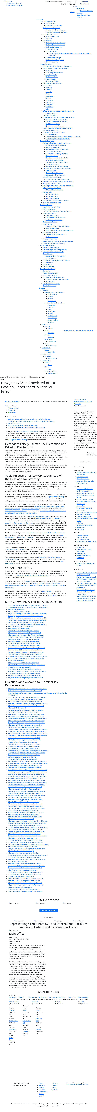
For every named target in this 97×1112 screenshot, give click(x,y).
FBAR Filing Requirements (54, 73)
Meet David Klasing (86, 11)
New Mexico (49, 339)
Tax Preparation (48, 262)
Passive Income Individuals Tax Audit (58, 179)
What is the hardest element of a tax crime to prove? (25, 804)
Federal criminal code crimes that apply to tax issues (25, 793)
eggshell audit (59, 507)
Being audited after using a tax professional (22, 759)
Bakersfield (51, 305)
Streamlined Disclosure (50, 130)
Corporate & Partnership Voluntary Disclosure (58, 241)
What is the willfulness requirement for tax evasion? (25, 725)
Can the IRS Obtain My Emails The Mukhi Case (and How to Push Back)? (86, 585)
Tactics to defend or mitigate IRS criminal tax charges (25, 829)
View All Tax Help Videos (48, 910)
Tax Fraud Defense (46, 205)
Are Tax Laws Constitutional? (17, 861)
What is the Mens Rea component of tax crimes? (24, 881)
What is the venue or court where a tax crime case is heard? (27, 734)
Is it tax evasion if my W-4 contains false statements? (25, 842)
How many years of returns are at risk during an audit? (26, 652)
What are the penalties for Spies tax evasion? (22, 847)
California (45, 290)
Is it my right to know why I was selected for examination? (27, 624)
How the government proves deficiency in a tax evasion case (28, 772)
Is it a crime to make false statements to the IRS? (24, 738)
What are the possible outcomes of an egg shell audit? (25, 622)
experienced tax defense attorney (16, 511)
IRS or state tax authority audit (44, 507)
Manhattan (12, 1029)
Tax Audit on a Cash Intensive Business (55, 201)
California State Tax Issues (51, 28)
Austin (50, 369)
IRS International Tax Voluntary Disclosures (57, 66)
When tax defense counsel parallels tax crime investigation (27, 689)
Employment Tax (51, 51)
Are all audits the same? (16, 661)
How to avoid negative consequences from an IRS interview (27, 656)
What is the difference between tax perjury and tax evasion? (27, 704)
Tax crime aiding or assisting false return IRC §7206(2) (25, 699)
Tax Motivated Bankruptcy (51, 284)
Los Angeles (51, 311)
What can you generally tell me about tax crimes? (24, 789)
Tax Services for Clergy (53, 58)
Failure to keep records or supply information (23, 810)
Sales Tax (80, 523)
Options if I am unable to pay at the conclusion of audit (26, 637)
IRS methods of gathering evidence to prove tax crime (25, 806)
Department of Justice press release (26, 431)
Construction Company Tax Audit (56, 154)
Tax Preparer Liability (50, 233)
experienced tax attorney (56, 497)
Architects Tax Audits (53, 147)
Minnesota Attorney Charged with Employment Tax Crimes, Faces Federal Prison (86, 579)
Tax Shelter (80, 529)
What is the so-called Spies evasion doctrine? (22, 838)
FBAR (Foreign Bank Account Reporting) (56, 68)
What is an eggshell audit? (16, 609)
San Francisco (52, 294)
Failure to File (47, 224)
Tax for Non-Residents (50, 134)
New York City (52, 358)
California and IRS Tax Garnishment (57, 279)
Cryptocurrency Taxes (50, 34)
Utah (46, 343)
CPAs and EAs (13, 559)
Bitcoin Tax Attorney (52, 36)
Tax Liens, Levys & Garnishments (53, 277)
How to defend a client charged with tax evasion (23, 746)
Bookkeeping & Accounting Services (55, 250)
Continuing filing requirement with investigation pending (26, 791)
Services (40, 19)
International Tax (45, 64)
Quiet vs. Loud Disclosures (54, 126)
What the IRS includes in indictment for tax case (23, 802)
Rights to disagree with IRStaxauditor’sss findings (24, 644)
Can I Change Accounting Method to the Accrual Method (26, 723)
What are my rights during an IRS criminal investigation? (26, 780)
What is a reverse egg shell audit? (19, 612)
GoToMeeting (46, 591)
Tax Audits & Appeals (47, 141)
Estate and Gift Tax (83, 539)
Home (72, 12)
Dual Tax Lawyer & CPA (47, 21)
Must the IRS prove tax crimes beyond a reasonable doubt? (27, 736)
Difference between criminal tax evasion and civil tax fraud (27, 719)
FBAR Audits (50, 70)
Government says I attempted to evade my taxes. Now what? (28, 751)
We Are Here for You (14, 423)
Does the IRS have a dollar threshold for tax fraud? (24, 857)
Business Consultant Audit (54, 173)
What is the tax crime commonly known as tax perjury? (26, 706)
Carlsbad (50, 307)
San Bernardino (53, 320)
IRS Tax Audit (47, 192)
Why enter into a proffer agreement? (20, 887)
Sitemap (55, 1083)
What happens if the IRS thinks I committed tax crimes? (26, 714)
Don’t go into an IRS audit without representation (24, 673)
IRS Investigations (49, 209)
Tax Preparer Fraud (52, 237)
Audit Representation (84, 491)
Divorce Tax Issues (49, 24)
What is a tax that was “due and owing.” (21, 851)
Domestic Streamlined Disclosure (54, 132)
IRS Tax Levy (50, 282)
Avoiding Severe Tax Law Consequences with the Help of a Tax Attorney (31, 421)
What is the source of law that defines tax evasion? (24, 864)
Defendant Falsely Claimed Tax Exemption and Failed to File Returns (30, 419)
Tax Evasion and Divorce (54, 26)
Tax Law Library (80, 331)
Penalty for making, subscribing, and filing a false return (26, 795)
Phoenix (50, 329)
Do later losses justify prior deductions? (21, 876)
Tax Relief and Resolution (85, 525)
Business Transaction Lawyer (55, 45)
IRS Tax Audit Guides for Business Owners (57, 143)
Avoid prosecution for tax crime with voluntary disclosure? (27, 783)
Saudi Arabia (50, 102)
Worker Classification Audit (52, 203)
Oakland (50, 299)
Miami (50, 365)
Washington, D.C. (50, 371)
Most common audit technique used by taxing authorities (27, 671)
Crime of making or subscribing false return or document (27, 823)
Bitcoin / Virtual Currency (85, 499)
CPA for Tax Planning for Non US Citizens (56, 260)
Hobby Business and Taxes (51, 207)
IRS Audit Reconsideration (54, 190)
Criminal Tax (81, 504)
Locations (42, 288)
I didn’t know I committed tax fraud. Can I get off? (24, 727)
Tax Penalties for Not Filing (54, 220)
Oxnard (50, 314)
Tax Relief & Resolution (47, 269)
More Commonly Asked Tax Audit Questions (22, 425)
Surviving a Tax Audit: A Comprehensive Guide (58, 186)
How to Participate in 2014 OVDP (56, 122)
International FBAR (52, 81)
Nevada (47, 335)
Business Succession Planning (55, 43)
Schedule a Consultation (84, 3)
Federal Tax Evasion (49, 213)
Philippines (49, 100)
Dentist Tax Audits (52, 156)
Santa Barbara (52, 318)
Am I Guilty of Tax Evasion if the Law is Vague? (23, 712)
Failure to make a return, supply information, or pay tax (26, 812)
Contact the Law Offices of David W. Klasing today (32, 575)
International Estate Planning (52, 83)
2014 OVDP (80, 558)
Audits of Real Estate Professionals (57, 149)
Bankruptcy (46, 271)
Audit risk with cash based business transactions (24, 744)
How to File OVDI (51, 113)
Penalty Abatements (49, 286)
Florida (47, 363)
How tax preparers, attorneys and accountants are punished (27, 763)
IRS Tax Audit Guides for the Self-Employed (57, 169)
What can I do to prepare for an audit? (20, 626)
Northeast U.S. (46, 354)
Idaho (47, 350)
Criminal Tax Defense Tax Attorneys (49, 557)
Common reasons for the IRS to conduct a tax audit (25, 654)
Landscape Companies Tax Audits (57, 162)
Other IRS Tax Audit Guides (52, 177)
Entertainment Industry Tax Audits (57, 158)
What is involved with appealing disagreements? (24, 641)
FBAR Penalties (51, 79)
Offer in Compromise (50, 275)
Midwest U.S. (46, 348)
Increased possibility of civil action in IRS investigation (25, 710)
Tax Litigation (47, 38)
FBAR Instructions (52, 77)
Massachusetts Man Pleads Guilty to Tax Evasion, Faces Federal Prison (86, 592)
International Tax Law (84, 556)
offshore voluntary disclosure (23, 523)
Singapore (49, 105)
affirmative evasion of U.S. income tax (48, 519)
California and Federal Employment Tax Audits (58, 181)
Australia (49, 88)
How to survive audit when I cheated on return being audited (28, 607)
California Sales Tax (52, 49)
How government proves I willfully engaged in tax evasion (27, 731)
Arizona (47, 326)
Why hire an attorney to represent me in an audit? (24, 675)
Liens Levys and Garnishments (87, 512)
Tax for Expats (47, 85)
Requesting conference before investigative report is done (27, 776)
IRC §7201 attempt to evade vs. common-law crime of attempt (28, 844)
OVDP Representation (53, 124)
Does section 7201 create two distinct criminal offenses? (26, 866)
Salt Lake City (52, 346)
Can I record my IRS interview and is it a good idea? (24, 650)
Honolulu (51, 333)
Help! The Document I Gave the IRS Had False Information (27, 697)
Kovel (7, 559)
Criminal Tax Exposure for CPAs (56, 235)
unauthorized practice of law (14, 549)
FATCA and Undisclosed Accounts (57, 119)
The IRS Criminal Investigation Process (58, 211)
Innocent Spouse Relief (50, 273)
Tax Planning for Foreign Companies (58, 139)
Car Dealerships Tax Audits (85, 481)
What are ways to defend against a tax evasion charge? (26, 716)
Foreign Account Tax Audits (52, 183)
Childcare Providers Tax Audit (55, 175)
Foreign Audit (81, 554)
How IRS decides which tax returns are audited (23, 631)
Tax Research (47, 265)
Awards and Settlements (51, 247)
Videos (79, 17)
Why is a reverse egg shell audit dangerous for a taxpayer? (27, 614)
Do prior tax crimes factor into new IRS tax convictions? (26, 774)
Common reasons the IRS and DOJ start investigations (25, 879)
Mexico (48, 98)
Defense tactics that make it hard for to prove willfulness (26, 785)
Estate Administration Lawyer (55, 256)
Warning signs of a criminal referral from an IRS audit (25, 616)
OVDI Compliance (52, 115)
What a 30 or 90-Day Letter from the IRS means (23, 639)
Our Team (80, 9)
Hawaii (47, 331)
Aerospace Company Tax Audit (56, 145)
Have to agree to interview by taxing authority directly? (26, 658)
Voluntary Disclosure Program (56, 30)
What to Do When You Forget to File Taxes (59, 230)
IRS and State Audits (52, 198)
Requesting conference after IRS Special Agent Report (25, 778)
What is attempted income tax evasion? (21, 819)
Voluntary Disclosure (50, 239)
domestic (8, 523)
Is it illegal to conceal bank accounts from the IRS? (24, 874)
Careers (79, 13)
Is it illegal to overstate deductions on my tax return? (25, 872)
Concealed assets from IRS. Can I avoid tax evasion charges (27, 729)
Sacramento (52, 301)
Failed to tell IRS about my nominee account (22, 742)
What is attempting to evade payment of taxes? (23, 815)
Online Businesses (52, 62)
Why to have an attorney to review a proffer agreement (26, 885)
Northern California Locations (54, 292)
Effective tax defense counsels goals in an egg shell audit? (27, 618)
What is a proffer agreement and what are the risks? (25, 883)
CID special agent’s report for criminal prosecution (24, 797)
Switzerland (49, 107)
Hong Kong (49, 92)
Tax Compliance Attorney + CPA (53, 252)
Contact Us (89, 331)
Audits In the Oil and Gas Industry (57, 166)
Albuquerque (52, 341)
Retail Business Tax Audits (54, 160)
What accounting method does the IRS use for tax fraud (26, 721)
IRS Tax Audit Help (52, 196)
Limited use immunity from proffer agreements (23, 889)
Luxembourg (50, 96)
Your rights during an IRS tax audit (19, 667)
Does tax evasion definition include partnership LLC (25, 868)
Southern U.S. (46, 360)
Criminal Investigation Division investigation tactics (24, 825)
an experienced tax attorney (18, 440)
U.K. (47, 109)
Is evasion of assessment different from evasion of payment (27, 855)
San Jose (50, 297)
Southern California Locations (54, 303)
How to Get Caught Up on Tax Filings (58, 226)
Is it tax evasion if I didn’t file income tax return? (23, 748)
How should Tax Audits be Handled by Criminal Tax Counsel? (28, 605)
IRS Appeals (80, 510)
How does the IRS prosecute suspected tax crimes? (24, 768)
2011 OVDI (80, 547)
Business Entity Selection (54, 47)
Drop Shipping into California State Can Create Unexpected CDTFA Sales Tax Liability (86, 598)
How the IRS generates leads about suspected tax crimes (26, 832)
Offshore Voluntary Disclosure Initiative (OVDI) (58, 111)
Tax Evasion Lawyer (52, 215)
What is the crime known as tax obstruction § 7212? (25, 702)
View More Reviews (85, 462)
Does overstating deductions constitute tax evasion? (25, 840)
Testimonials (68, 331)
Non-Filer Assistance (52, 228)
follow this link (52, 595)
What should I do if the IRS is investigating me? (23, 663)
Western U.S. (46, 324)
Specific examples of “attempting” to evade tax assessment (27, 836)
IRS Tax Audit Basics (52, 194)
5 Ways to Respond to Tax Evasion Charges (22, 757)
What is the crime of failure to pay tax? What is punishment (27, 821)
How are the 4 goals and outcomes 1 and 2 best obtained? (27, 620)
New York (48, 356)
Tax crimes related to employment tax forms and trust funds (28, 827)
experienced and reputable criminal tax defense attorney (46, 533)
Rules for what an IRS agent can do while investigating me (27, 761)
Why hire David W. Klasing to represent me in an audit (25, 678)
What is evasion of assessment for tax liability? (23, 853)
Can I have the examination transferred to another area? (26, 648)
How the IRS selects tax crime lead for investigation (25, 765)
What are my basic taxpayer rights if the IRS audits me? (26, 635)
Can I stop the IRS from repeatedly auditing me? (23, 646)
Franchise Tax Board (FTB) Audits (56, 32)
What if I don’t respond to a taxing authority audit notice (26, 665)
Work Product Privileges (26, 537)
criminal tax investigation (30, 509)
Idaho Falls (51, 352)
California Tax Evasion (50, 222)
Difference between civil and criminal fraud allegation (25, 891)
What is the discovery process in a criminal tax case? (25, 800)
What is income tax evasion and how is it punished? (25, 817)
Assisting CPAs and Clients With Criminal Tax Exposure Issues (86, 495)
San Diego (51, 322)
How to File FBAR (51, 75)
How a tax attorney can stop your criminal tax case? (25, 787)
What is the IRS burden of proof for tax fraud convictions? (27, 859)
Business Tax (47, 41)
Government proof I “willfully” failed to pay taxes (24, 755)
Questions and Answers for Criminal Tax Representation (26, 428)
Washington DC (53, 373)
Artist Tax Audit (51, 171)
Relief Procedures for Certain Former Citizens (58, 128)
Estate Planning (48, 254)
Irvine (49, 309)
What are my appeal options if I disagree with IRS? (24, 633)
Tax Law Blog (15, 401)
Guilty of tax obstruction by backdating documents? (25, 691)
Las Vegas (51, 337)
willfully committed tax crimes (39, 517)
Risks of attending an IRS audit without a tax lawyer (25, 669)
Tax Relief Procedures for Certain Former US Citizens (63, 137)
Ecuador (48, 90)
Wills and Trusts (51, 258)
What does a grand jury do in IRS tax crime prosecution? (26, 808)
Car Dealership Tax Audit (54, 151)
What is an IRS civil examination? (18, 629)
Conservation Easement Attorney (54, 243)
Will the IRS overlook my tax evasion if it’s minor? (24, 740)
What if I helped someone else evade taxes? (22, 870)
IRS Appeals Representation (52, 188)
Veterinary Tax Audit (52, 164)
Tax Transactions (48, 267)
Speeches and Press (83, 15)
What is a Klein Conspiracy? (17, 708)
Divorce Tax (80, 506)
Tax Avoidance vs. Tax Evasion (55, 218)
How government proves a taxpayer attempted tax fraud (26, 849)
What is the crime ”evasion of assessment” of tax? (24, 834)
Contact (55, 1090)
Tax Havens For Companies (55, 60)
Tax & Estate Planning (47, 245)
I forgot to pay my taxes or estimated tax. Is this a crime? (26, 753)
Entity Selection (82, 483)
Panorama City (52, 316)
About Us (77, 6)
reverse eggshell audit (12, 509)
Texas (46, 367)
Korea (48, 94)
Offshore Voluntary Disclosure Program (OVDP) (58, 117)
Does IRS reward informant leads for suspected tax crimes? (27, 770)
